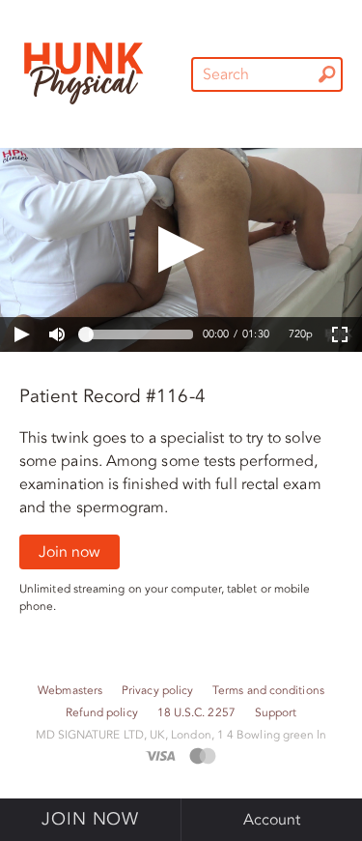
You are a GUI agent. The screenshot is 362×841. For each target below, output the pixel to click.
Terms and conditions (268, 690)
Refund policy (102, 713)
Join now (69, 552)
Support (276, 713)
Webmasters (70, 690)
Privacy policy (157, 690)
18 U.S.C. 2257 (196, 713)
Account (272, 819)
